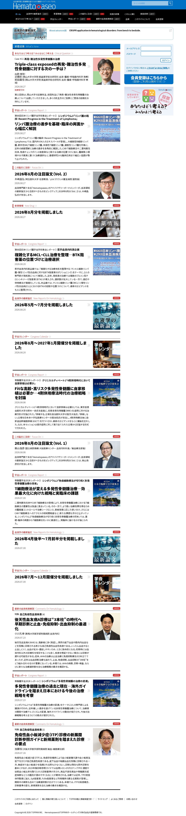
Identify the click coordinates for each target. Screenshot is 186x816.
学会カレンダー (31, 336)
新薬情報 (24, 205)
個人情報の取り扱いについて (54, 799)
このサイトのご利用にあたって (27, 799)
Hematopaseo (34, 4)
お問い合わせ (131, 799)
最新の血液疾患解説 (38, 608)
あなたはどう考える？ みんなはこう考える (42, 53)
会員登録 (18, 804)
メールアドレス (133, 48)
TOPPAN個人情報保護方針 (80, 799)
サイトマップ (103, 799)
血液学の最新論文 (38, 298)
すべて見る (38, 37)
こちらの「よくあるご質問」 (157, 68)
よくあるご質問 (117, 799)
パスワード (131, 54)
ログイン (29, 804)
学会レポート (29, 110)
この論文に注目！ (28, 167)
